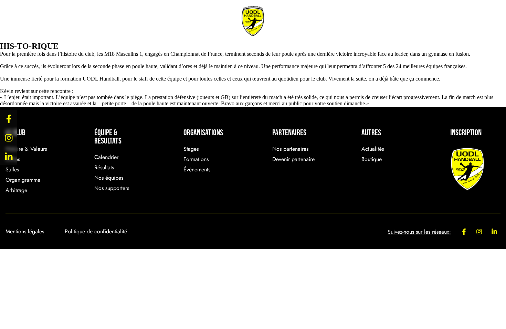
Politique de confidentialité (96, 231)
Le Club (27, 21)
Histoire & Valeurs (26, 149)
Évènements (186, 21)
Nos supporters (111, 188)
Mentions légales (25, 231)
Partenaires (312, 21)
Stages (191, 149)
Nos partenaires (290, 149)
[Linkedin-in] (8, 156)
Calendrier (106, 157)
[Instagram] (8, 137)
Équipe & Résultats (102, 21)
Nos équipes (108, 178)
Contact (451, 21)
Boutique (385, 21)
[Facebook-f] (8, 118)
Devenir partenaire (293, 159)
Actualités (372, 149)
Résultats (104, 167)
